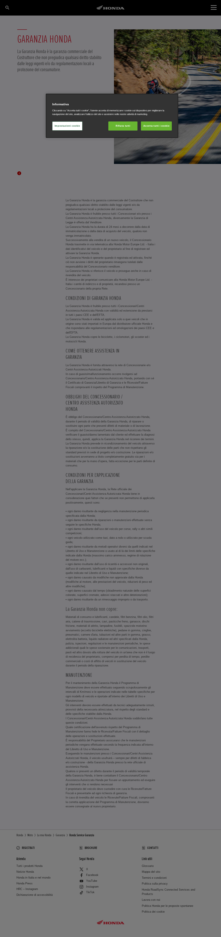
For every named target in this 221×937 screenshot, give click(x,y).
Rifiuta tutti (123, 125)
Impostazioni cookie (67, 125)
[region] (112, 116)
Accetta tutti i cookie (156, 125)
